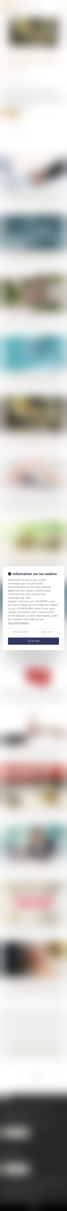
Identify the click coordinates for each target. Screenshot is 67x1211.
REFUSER (47, 632)
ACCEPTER (33, 641)
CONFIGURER (20, 632)
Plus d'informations (18, 622)
